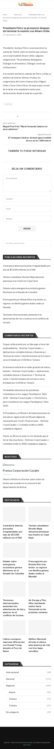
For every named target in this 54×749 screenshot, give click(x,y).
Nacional (17, 15)
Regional (28, 685)
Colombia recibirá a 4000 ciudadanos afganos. (25, 443)
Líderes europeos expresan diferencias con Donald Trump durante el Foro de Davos (14, 645)
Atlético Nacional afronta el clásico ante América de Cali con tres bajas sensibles (39, 645)
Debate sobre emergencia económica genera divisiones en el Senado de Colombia (13, 567)
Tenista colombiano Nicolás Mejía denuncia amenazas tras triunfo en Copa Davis (39, 531)
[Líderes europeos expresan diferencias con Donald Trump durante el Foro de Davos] (14, 627)
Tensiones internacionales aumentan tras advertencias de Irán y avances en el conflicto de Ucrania (26, 318)
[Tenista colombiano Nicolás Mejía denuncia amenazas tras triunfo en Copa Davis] (40, 514)
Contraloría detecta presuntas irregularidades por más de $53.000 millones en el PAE (13, 531)
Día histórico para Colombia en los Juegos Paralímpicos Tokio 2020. (26, 402)
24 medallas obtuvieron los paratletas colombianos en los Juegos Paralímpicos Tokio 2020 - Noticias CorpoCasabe (25, 394)
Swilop (28, 745)
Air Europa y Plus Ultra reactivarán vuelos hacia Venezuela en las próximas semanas (38, 606)
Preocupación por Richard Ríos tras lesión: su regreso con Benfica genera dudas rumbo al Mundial (24, 303)
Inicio (5, 15)
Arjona (30, 692)
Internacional (28, 672)
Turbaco (30, 698)
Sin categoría (28, 712)
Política (8, 104)
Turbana (30, 705)
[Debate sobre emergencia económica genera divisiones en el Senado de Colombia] (14, 550)
